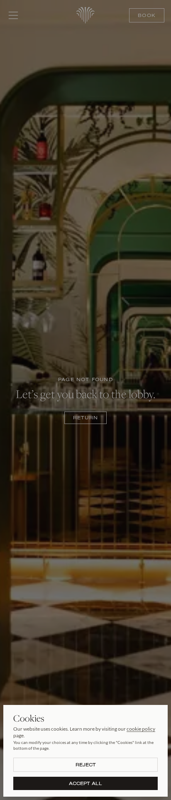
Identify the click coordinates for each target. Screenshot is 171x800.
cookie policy (141, 729)
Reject (86, 764)
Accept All (85, 783)
